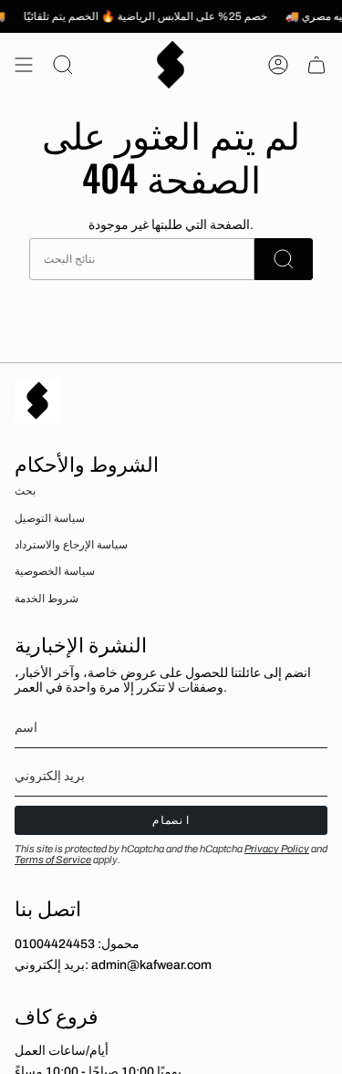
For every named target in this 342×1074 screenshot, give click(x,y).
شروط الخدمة (46, 598)
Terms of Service (53, 859)
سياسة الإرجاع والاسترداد (71, 544)
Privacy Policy (276, 848)
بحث (25, 491)
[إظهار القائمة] (23, 65)
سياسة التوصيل (50, 518)
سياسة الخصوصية (55, 571)
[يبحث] (283, 259)
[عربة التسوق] (316, 65)
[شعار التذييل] (37, 400)
